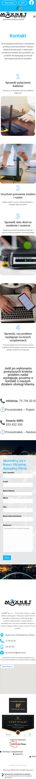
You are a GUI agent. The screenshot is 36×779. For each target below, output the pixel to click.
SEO (12, 770)
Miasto (5, 498)
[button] (34, 16)
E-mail (5, 482)
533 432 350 (14, 424)
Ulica (5, 507)
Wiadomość (7, 525)
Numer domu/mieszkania (12, 516)
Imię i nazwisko (8, 473)
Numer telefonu (8, 491)
